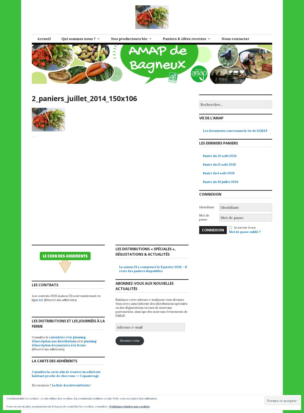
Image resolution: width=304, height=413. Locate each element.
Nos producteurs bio (129, 38)
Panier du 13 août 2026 (219, 164)
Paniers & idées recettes (184, 38)
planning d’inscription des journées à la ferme (64, 343)
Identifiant (206, 207)
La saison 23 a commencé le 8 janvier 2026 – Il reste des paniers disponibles (153, 269)
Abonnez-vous (130, 341)
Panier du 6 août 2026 (219, 173)
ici (41, 300)
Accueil (44, 38)
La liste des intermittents (71, 385)
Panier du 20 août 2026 (220, 156)
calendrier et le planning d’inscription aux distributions (58, 339)
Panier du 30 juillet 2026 (220, 182)
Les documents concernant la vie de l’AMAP (235, 131)
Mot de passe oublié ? (245, 232)
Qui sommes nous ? (78, 38)
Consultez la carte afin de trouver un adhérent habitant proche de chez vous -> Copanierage (66, 374)
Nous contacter (235, 38)
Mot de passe (204, 217)
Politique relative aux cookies (129, 406)
